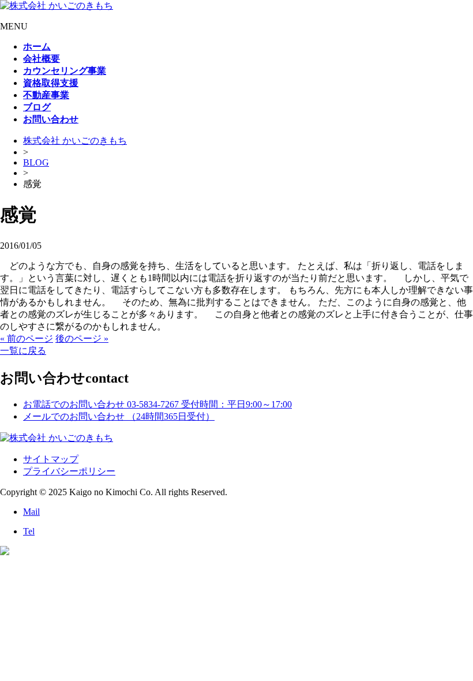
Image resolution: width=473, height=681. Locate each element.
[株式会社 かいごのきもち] (56, 5)
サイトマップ (50, 459)
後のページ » (81, 338)
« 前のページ (26, 338)
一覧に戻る (23, 351)
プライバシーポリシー (69, 471)
